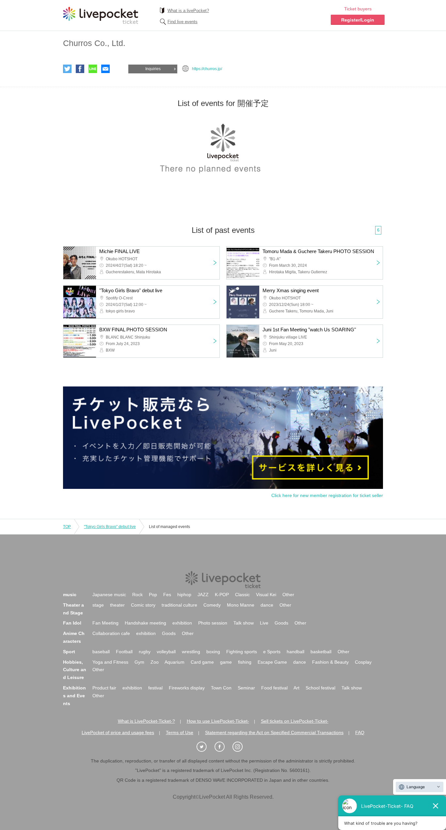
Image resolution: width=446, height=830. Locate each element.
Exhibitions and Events (74, 695)
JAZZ (203, 594)
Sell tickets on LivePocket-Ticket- (294, 721)
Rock (137, 594)
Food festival (274, 687)
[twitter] (205, 747)
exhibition (182, 623)
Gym (139, 662)
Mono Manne (240, 605)
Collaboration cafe (111, 633)
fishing (244, 662)
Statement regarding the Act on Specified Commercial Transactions (274, 732)
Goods (281, 623)
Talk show (243, 623)
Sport (69, 651)
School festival (320, 687)
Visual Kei (266, 594)
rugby (145, 651)
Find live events (182, 21)
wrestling (191, 651)
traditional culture (179, 605)
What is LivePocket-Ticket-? (146, 721)
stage (98, 605)
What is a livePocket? (188, 10)
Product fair (104, 687)
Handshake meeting (145, 623)
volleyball (166, 651)
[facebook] (223, 747)
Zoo (155, 662)
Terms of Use (179, 732)
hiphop (184, 594)
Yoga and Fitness (110, 662)
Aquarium (174, 662)
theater (117, 605)
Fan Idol (72, 623)
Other (288, 594)
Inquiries (153, 69)
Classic (242, 594)
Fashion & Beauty (330, 662)
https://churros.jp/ (207, 69)
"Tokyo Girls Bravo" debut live (110, 526)
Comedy (212, 605)
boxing (213, 651)
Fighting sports (241, 651)
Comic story (143, 605)
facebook (80, 69)
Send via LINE (92, 69)
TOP (67, 526)
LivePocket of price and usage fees (118, 732)
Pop (153, 594)
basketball (321, 651)
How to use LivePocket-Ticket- (218, 721)
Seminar (246, 687)
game (226, 662)
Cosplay (363, 662)
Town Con (221, 687)
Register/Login (357, 20)
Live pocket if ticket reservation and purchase (100, 15)
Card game (202, 662)
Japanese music (109, 594)
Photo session (212, 623)
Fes (167, 594)
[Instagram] (240, 747)
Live (264, 623)
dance (267, 605)
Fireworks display (187, 687)
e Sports (271, 651)
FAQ (359, 732)
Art (296, 687)
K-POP (222, 594)
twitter (67, 69)
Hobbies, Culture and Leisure (74, 669)
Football (124, 651)
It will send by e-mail (105, 69)
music (69, 594)
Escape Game (272, 662)
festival (155, 687)
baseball (101, 651)
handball (295, 651)
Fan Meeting (105, 623)
